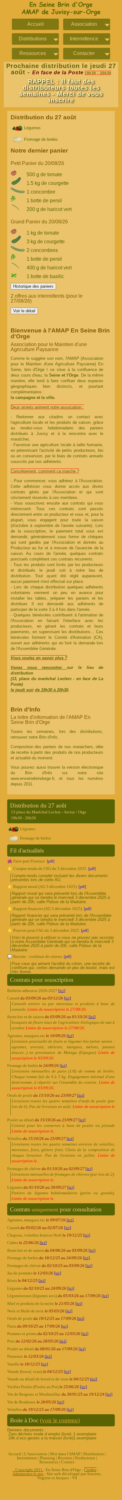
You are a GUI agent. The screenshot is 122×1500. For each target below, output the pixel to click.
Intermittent (27, 1458)
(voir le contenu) (60, 1420)
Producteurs (85, 1458)
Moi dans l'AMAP (65, 1454)
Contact (67, 1462)
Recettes (65, 1458)
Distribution (93, 1454)
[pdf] (50, 861)
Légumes (32, 128)
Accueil (35, 24)
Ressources (48, 1462)
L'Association (35, 1454)
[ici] (61, 991)
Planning (47, 1458)
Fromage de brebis (40, 139)
